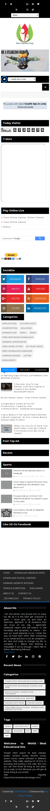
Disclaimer (36, 588)
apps (35, 726)
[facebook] (6, 4)
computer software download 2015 (23, 686)
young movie (34, 703)
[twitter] (11, 4)
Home (6, 573)
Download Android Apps (29, 573)
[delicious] (33, 10)
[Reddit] (44, 3)
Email (23, 333)
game (7, 227)
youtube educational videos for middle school (24, 708)
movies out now (14, 703)
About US (8, 593)
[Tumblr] (22, 8)
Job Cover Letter (12, 346)
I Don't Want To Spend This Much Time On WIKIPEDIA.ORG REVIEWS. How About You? (30, 484)
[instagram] (27, 10)
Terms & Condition (14, 588)
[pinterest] (33, 4)
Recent (25, 370)
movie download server (19, 698)
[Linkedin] (22, 3)
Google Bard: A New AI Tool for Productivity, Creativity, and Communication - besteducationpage (21, 406)
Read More (9, 652)
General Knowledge (14, 342)
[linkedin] (26, 656)
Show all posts (25, 106)
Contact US (24, 593)
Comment (41, 370)
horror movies (11, 356)
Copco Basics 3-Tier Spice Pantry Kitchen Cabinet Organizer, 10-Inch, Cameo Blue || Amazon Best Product (24, 417)
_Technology (11, 598)
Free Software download (17, 337)
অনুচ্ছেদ (7, 731)
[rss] (16, 10)
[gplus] (27, 4)
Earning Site (9, 333)
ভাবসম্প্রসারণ (18, 731)
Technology (22, 726)
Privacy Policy (32, 598)
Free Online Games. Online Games (24, 217)
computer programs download (24, 681)
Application (9, 323)
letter (27, 356)
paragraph (9, 360)
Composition (9, 328)
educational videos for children (19, 693)
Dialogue (26, 328)
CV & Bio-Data (28, 323)
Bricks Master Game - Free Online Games (23, 397)
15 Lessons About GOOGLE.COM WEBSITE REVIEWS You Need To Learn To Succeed (30, 498)
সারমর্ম (35, 731)
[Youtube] (16, 3)
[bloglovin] (38, 4)
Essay (33, 333)
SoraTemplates (21, 791)
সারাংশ (7, 735)
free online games (15, 222)
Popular (9, 370)
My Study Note (34, 346)
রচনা (27, 731)
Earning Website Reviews (18, 583)
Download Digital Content (19, 578)
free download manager (17, 351)
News (8, 726)
